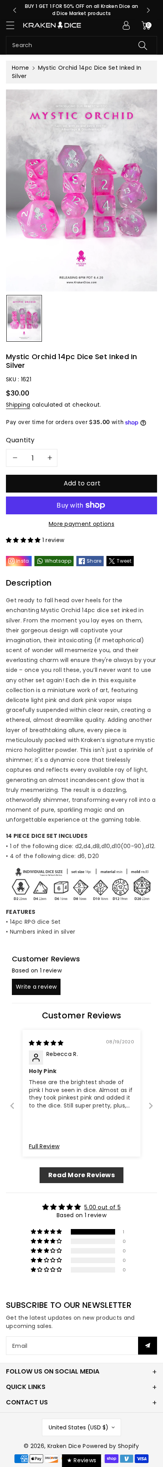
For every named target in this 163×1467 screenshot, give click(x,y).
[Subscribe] (147, 1346)
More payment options (81, 524)
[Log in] (126, 25)
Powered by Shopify (111, 1446)
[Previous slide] (14, 10)
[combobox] (81, 45)
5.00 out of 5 (102, 1207)
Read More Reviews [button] (81, 1175)
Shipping (18, 405)
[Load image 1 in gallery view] (24, 318)
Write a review (36, 987)
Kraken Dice (64, 1446)
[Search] (143, 45)
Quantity (20, 440)
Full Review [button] (44, 1146)
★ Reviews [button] (82, 1460)
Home (20, 68)
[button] (14, 25)
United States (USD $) (78, 1427)
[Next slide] (148, 10)
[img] (46, 1043)
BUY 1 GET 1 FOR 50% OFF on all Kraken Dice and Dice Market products (81, 10)
